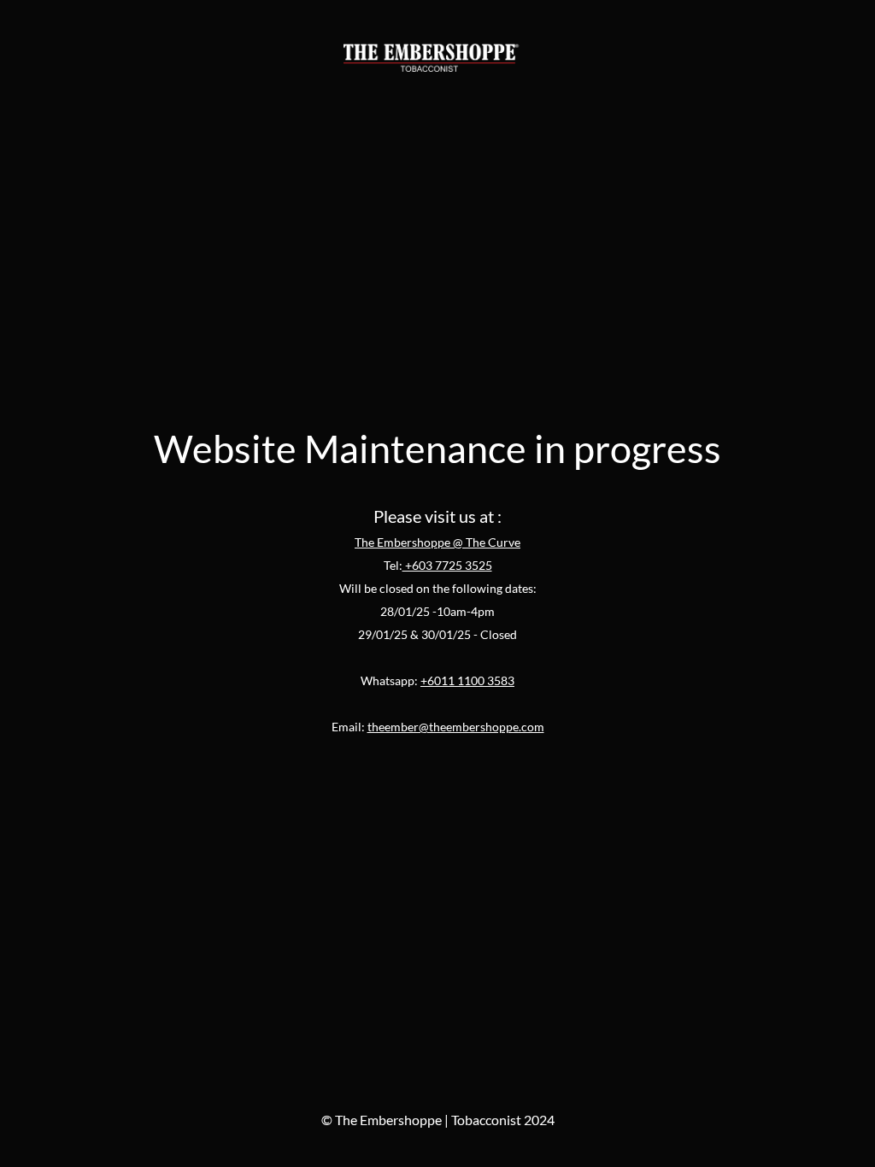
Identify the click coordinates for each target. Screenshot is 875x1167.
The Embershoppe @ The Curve (437, 542)
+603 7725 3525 (447, 565)
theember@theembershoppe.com (455, 726)
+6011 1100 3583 (467, 680)
